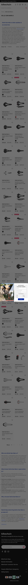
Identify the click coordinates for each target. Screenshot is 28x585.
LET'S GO (21, 299)
